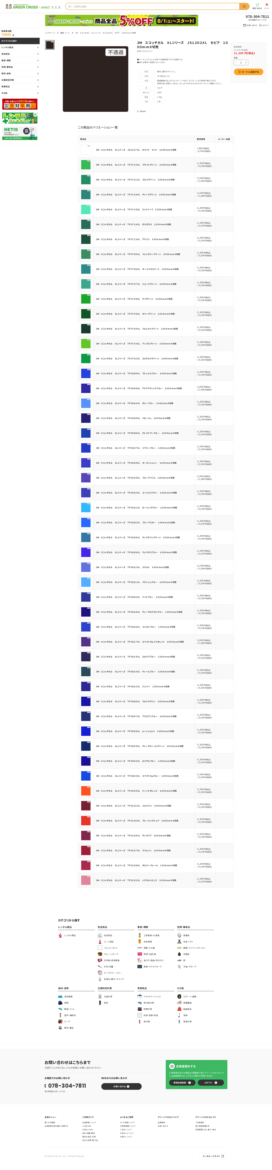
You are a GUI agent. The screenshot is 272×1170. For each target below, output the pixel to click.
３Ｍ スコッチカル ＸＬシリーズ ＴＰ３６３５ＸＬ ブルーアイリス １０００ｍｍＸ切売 (135, 477)
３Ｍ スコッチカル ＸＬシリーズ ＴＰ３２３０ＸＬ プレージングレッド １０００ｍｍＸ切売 (137, 820)
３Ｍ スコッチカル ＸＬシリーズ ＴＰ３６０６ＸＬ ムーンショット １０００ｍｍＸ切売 (135, 731)
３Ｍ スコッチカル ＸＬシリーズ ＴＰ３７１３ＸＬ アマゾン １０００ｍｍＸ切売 (132, 239)
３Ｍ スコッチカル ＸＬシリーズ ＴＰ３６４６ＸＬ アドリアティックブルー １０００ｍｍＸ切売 (139, 388)
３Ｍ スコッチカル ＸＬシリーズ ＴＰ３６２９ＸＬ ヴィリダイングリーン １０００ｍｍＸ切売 (138, 537)
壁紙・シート (65, 33)
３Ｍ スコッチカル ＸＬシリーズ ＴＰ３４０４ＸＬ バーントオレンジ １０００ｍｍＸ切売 (136, 790)
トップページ (50, 33)
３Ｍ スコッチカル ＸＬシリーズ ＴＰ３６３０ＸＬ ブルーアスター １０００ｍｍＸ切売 (135, 522)
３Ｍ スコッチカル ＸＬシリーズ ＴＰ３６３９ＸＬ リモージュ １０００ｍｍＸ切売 (133, 418)
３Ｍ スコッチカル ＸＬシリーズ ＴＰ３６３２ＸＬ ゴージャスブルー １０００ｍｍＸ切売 (136, 492)
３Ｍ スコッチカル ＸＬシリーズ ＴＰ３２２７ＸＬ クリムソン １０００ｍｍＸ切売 (133, 850)
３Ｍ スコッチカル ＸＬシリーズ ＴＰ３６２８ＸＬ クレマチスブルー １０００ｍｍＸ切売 (136, 552)
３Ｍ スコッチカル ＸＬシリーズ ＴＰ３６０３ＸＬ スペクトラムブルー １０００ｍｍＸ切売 (137, 775)
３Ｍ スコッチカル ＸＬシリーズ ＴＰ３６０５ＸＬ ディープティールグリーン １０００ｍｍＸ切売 (140, 746)
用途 (146, 71)
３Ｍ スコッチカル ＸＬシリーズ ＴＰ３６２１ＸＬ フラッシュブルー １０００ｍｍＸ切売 (136, 582)
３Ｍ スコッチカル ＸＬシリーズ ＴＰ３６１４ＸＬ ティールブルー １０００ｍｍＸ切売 (135, 671)
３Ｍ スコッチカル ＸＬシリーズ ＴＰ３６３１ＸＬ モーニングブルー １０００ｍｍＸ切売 (136, 507)
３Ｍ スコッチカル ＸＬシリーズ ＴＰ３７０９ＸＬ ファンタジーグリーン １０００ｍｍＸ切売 (138, 254)
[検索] (244, 6)
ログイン (208, 1082)
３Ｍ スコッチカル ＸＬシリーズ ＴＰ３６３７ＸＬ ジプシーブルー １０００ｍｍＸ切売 (135, 448)
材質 (146, 76)
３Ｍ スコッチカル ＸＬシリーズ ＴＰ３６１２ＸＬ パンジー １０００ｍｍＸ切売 (132, 686)
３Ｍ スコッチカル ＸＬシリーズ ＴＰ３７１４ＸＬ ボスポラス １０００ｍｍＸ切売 (133, 224)
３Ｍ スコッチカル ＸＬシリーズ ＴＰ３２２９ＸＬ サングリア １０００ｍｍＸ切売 (133, 835)
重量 (146, 97)
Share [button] (143, 111)
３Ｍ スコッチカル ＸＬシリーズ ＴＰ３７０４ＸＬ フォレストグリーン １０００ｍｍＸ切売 (137, 328)
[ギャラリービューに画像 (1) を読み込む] (49, 44)
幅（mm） (146, 92)
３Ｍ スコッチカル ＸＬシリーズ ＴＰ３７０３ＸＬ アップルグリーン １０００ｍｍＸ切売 (136, 343)
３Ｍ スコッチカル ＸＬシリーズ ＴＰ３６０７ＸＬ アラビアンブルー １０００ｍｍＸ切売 (136, 716)
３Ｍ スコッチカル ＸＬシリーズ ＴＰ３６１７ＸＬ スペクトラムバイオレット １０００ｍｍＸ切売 (140, 641)
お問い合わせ (119, 1086)
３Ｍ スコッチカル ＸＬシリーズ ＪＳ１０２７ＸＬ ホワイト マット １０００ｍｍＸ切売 (136, 149)
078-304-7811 (67, 1086)
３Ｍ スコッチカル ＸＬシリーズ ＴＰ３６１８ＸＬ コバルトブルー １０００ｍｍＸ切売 (135, 626)
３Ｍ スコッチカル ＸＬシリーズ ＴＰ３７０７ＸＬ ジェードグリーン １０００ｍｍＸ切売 (136, 284)
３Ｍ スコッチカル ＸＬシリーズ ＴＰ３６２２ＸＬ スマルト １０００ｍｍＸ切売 (132, 567)
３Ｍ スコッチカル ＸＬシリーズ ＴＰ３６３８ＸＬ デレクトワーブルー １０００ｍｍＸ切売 (137, 433)
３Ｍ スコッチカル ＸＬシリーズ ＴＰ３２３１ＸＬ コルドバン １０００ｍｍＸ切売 (133, 805)
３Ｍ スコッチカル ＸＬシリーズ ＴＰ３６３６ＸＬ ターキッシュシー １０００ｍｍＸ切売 (136, 462)
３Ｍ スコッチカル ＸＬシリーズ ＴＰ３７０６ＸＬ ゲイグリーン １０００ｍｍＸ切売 (134, 298)
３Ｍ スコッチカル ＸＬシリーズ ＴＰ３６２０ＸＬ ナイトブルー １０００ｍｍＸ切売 (134, 597)
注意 (146, 80)
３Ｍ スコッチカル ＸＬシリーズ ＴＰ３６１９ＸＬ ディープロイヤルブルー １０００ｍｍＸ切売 (139, 611)
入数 (146, 101)
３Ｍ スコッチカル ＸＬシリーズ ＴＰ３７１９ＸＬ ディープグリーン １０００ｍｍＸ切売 (136, 194)
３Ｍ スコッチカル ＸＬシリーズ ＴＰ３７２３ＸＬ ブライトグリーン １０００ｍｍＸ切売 (136, 164)
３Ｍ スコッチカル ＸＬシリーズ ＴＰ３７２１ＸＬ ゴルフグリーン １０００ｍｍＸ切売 (135, 179)
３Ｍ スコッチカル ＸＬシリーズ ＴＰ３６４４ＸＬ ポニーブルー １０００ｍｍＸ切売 (134, 403)
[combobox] (152, 6)
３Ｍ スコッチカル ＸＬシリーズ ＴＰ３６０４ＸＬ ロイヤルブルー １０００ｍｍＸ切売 (135, 761)
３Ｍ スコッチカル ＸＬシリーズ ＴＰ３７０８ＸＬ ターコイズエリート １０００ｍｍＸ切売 (137, 269)
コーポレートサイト (211, 1156)
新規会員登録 (180, 1082)
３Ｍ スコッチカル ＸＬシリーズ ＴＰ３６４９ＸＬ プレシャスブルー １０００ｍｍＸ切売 (136, 373)
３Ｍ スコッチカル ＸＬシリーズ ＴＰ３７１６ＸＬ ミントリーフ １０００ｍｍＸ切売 (134, 209)
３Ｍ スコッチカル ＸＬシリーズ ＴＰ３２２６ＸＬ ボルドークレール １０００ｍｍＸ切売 (136, 865)
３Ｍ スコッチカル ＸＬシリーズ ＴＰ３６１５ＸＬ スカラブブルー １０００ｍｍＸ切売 (135, 656)
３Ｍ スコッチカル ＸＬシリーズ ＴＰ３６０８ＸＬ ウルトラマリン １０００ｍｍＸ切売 (135, 701)
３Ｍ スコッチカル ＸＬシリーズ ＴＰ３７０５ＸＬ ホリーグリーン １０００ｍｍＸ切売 (135, 313)
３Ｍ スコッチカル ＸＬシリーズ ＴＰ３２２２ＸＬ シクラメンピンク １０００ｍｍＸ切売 (136, 880)
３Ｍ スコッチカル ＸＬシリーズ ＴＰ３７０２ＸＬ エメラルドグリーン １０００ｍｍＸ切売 (137, 358)
